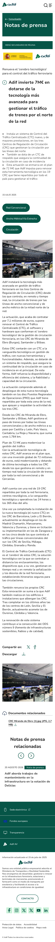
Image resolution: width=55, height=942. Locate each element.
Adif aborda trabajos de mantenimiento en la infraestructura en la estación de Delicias (27, 779)
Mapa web (41, 927)
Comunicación (15, 19)
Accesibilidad (30, 924)
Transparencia (17, 832)
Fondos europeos (19, 821)
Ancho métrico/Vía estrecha (21, 218)
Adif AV (13, 844)
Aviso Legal (7, 927)
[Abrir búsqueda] (45, 5)
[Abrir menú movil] (50, 5)
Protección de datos (11, 924)
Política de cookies (25, 927)
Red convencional (16, 207)
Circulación (12, 229)
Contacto (27, 898)
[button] (4, 82)
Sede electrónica (20, 809)
